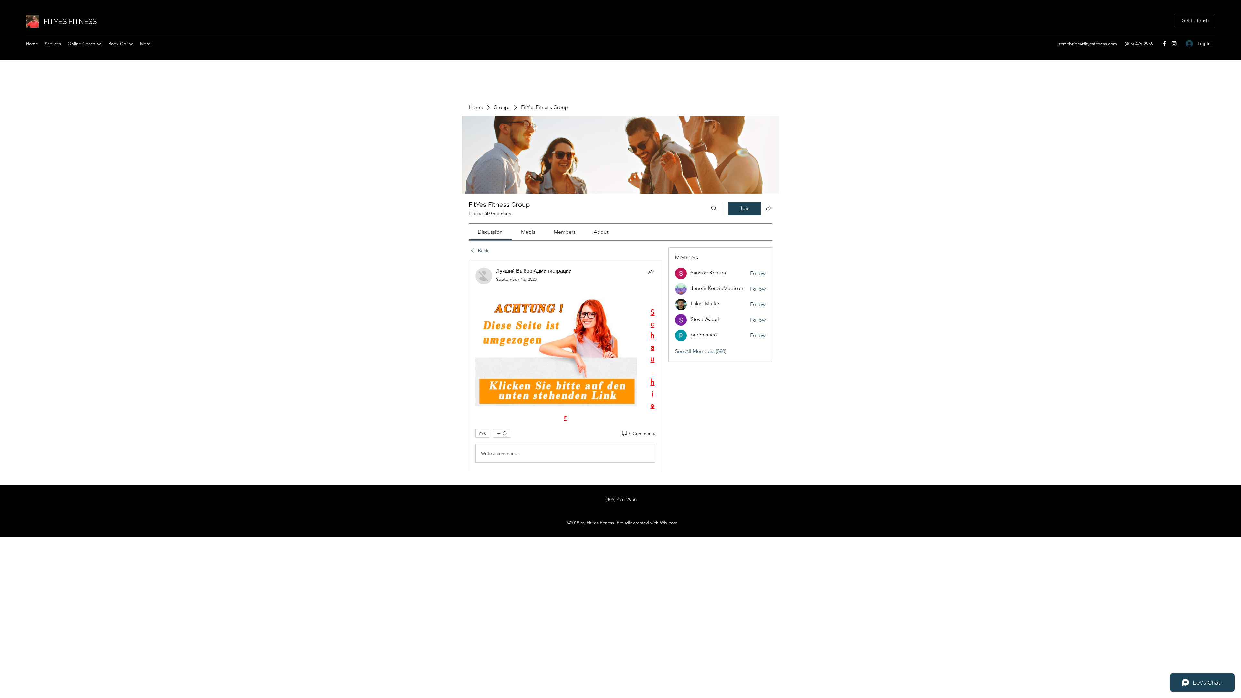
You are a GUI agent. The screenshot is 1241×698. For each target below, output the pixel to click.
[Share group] (768, 208)
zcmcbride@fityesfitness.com (1088, 44)
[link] (490, 232)
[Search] (714, 208)
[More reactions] (501, 433)
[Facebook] (1164, 43)
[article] (565, 366)
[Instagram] (1174, 43)
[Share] (651, 271)
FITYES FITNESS (70, 21)
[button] (1195, 21)
